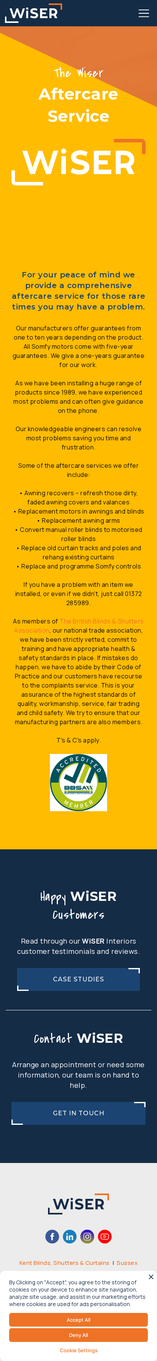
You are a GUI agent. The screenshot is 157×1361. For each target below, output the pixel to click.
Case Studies (78, 979)
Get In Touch (78, 1113)
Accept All (78, 1320)
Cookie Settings (79, 1350)
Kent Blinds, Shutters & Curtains (64, 1263)
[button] (144, 13)
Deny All (78, 1335)
